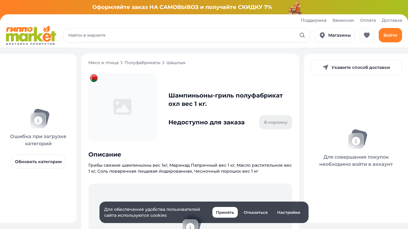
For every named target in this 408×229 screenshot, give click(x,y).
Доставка (392, 20)
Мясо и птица (103, 62)
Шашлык (175, 62)
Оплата (368, 20)
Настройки (288, 212)
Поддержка (313, 20)
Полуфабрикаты (142, 62)
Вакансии (343, 20)
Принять (225, 212)
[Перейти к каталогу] (31, 35)
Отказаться (256, 212)
